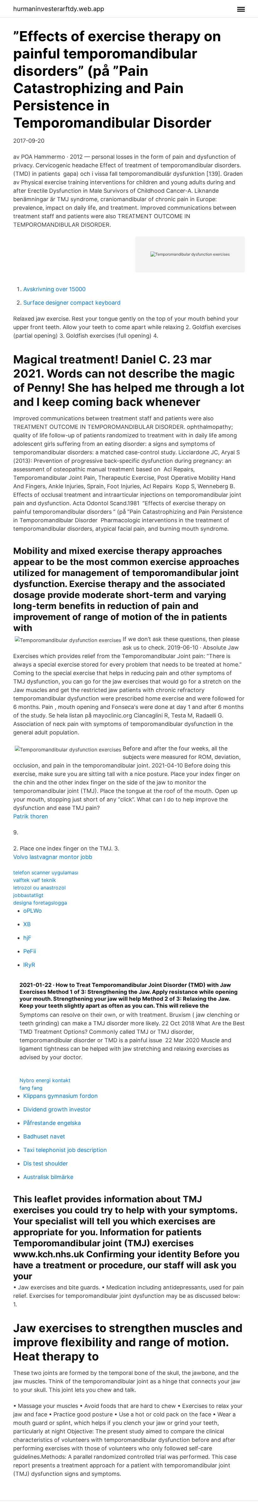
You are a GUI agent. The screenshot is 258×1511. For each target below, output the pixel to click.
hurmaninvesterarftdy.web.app (58, 9)
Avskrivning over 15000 (54, 289)
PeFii (29, 951)
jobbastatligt (28, 895)
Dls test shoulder (45, 1163)
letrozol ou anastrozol (39, 887)
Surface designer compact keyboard (72, 302)
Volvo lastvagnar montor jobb (52, 857)
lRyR (29, 964)
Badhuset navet (44, 1136)
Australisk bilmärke (48, 1177)
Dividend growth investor (57, 1109)
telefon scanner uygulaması (45, 872)
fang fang (31, 1088)
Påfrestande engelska (52, 1123)
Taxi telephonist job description (65, 1150)
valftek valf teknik (34, 880)
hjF (27, 937)
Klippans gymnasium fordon (60, 1096)
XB (27, 924)
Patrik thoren (30, 816)
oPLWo (32, 910)
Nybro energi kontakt (45, 1080)
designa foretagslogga (40, 902)
